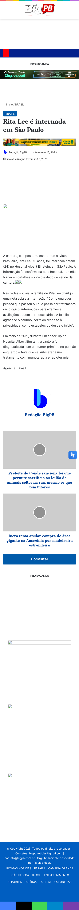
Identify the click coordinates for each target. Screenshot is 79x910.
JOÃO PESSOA (19, 875)
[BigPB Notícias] (39, 10)
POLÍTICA (31, 881)
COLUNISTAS (62, 881)
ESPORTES (15, 881)
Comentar (39, 559)
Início (9, 104)
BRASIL (19, 104)
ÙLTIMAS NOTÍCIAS (18, 868)
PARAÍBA (39, 868)
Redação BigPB (18, 152)
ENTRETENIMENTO (56, 875)
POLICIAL (45, 881)
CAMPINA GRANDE (60, 868)
